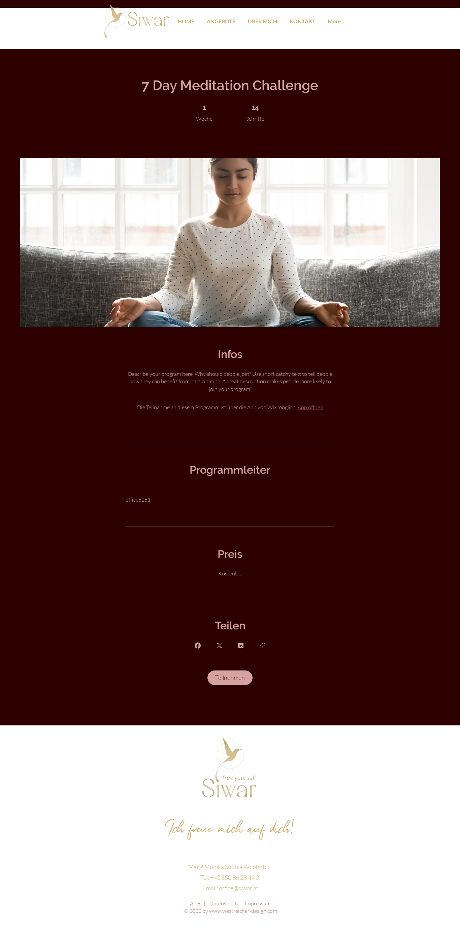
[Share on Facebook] (198, 645)
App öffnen (310, 407)
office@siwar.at (238, 888)
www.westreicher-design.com (243, 910)
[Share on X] (219, 645)
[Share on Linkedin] (241, 645)
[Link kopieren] (262, 645)
